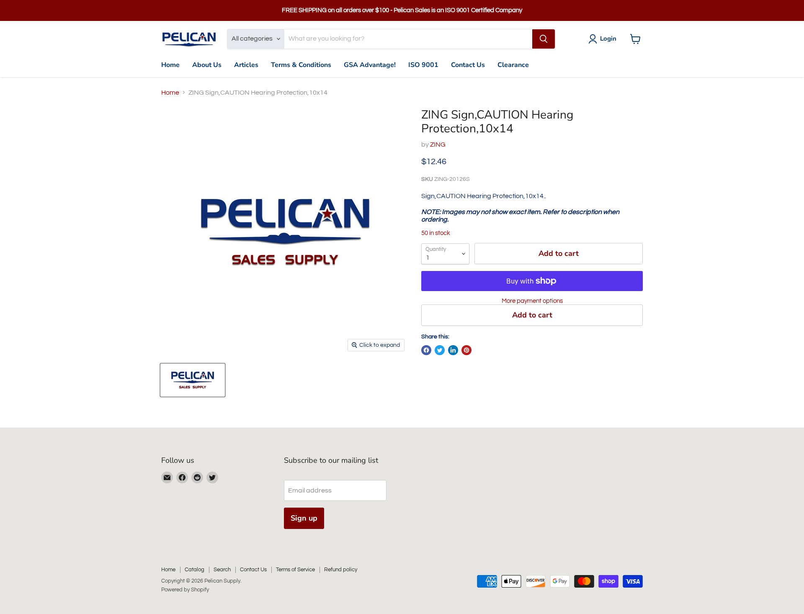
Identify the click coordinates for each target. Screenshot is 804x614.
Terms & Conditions (301, 65)
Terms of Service (295, 570)
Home (170, 65)
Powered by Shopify (185, 590)
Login (608, 38)
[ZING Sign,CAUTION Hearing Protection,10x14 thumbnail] (192, 380)
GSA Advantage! (370, 65)
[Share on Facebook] (426, 350)
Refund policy (340, 570)
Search (222, 570)
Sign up (304, 518)
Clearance (513, 65)
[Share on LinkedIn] (453, 350)
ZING (438, 144)
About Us (207, 65)
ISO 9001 (423, 65)
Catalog (194, 570)
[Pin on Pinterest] (466, 350)
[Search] (543, 39)
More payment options (532, 301)
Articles (246, 65)
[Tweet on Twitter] (440, 350)
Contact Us (468, 65)
